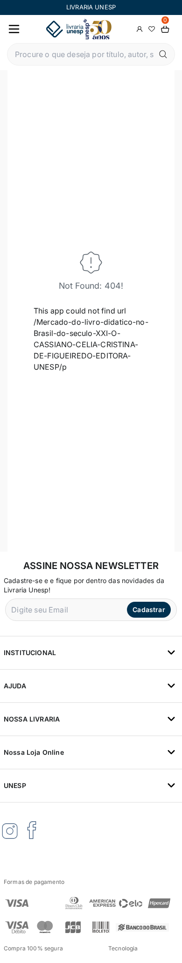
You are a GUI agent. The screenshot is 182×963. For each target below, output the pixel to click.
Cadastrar (149, 609)
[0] (165, 29)
